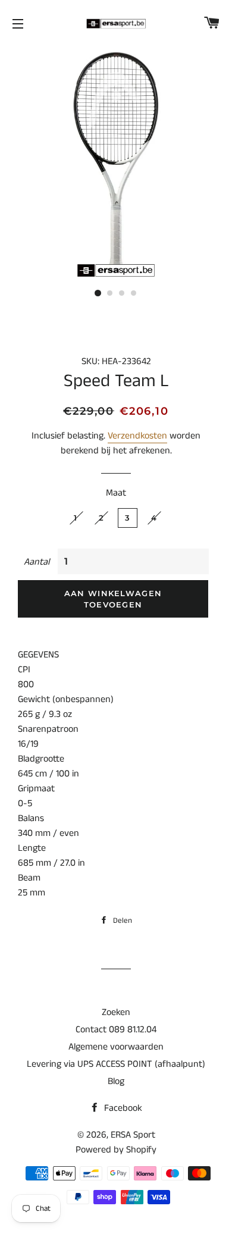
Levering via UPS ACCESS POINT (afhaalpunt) (116, 1064)
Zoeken (116, 1012)
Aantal (36, 562)
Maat (116, 493)
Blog (116, 1081)
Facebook (122, 1108)
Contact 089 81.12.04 (116, 1029)
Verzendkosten (137, 436)
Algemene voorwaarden (116, 1047)
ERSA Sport (133, 1135)
